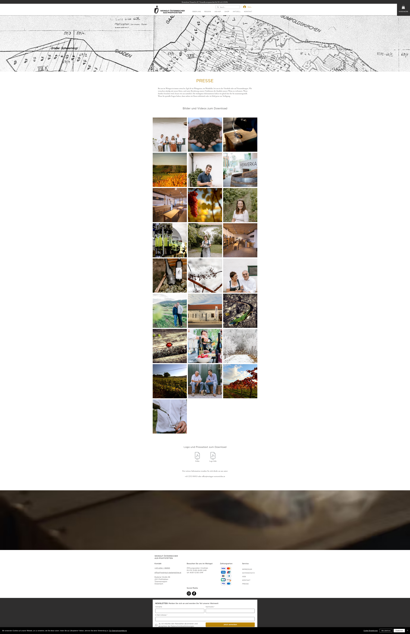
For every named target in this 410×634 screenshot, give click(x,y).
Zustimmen (399, 631)
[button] (403, 7)
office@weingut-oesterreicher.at (213, 477)
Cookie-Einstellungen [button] (371, 631)
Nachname (210, 607)
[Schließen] (407, 630)
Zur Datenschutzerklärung (118, 631)
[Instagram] (189, 593)
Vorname (158, 607)
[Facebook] (194, 593)
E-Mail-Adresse (161, 615)
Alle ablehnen (386, 631)
